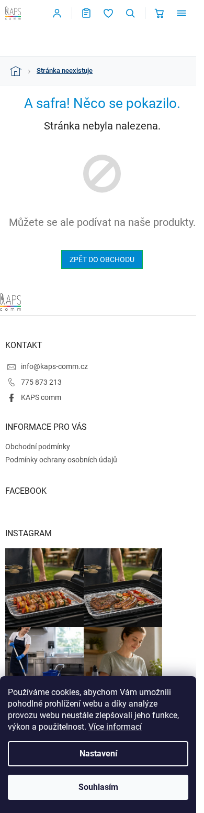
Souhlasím (98, 787)
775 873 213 (41, 382)
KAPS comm (41, 397)
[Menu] (181, 13)
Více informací (115, 727)
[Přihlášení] (57, 13)
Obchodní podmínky (37, 446)
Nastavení (98, 753)
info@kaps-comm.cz (54, 366)
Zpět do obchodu (102, 259)
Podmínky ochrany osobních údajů (61, 460)
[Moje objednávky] (86, 13)
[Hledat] (130, 13)
